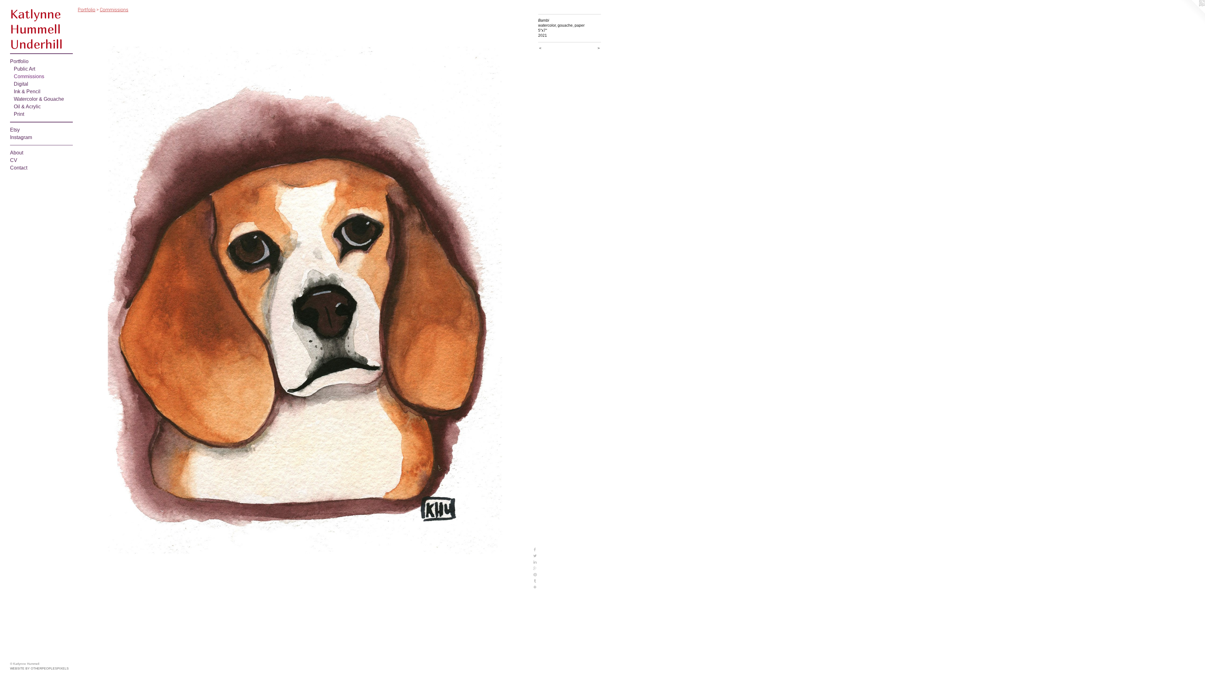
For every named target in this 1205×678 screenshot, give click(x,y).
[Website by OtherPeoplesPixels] (1192, 12)
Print (19, 114)
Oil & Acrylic (27, 106)
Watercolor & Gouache (39, 99)
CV (13, 160)
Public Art (24, 69)
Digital (21, 84)
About (16, 152)
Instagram (21, 137)
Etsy (15, 129)
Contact (18, 167)
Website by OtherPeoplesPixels (39, 668)
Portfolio (19, 61)
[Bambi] (305, 302)
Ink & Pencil (27, 91)
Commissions (29, 76)
